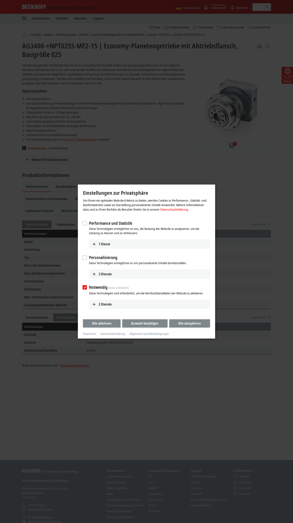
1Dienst (104, 244)
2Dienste (105, 304)
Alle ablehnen (102, 323)
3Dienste (105, 274)
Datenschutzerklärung (112, 334)
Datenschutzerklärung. (174, 209)
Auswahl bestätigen (145, 323)
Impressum (89, 334)
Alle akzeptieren (189, 323)
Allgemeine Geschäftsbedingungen (149, 334)
